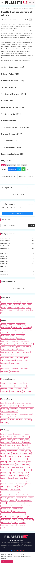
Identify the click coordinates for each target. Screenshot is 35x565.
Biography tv (18, 492)
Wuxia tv (13, 525)
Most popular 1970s (17, 238)
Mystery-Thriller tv (6, 522)
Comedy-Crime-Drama (7, 366)
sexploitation (4, 422)
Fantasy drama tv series (17, 467)
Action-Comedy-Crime (7, 352)
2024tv (14, 436)
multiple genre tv (5, 527)
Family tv (30, 516)
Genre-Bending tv (5, 519)
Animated (16, 301)
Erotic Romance (5, 405)
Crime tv (3, 439)
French (26, 383)
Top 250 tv (26, 434)
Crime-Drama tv (5, 467)
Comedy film (11, 324)
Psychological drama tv (19, 461)
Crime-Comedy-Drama (7, 357)
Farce (12, 335)
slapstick (21, 349)
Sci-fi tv (21, 439)
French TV (26, 472)
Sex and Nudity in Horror (26, 414)
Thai (24, 391)
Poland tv (15, 522)
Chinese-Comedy (15, 363)
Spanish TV (4, 478)
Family (29, 304)
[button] (29, 2)
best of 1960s (17, 258)
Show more (30, 187)
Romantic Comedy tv (12, 450)
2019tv (25, 445)
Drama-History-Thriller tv (18, 514)
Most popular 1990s (17, 243)
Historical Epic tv (5, 472)
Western (3, 312)
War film (8, 8)
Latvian (21, 519)
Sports (21, 310)
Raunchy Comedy (16, 330)
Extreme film (4, 408)
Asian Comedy (5, 363)
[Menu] (2, 2)
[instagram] (20, 551)
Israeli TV (3, 497)
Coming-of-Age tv (6, 511)
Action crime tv (5, 505)
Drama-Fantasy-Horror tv (19, 511)
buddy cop (14, 349)
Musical (28, 307)
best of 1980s (17, 263)
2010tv (11, 478)
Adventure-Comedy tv (16, 505)
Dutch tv (14, 516)
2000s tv (24, 459)
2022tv (9, 436)
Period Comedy (19, 357)
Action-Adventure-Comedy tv (20, 481)
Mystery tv (22, 448)
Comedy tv (4, 494)
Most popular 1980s (17, 240)
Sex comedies (27, 327)
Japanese (23, 386)
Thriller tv (28, 470)
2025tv (27, 439)
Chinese (3, 383)
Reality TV (3, 475)
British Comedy (5, 341)
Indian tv (15, 519)
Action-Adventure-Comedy (8, 338)
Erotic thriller (14, 405)
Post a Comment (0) (18, 213)
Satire (26, 357)
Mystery (3, 310)
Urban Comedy (24, 368)
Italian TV (28, 483)
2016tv (29, 448)
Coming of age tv (5, 453)
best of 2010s (17, 271)
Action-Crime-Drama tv (7, 492)
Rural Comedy (14, 368)
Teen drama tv (16, 453)
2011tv (13, 472)
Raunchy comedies (27, 330)
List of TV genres (5, 442)
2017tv (3, 450)
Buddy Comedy (20, 335)
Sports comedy (11, 343)
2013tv (30, 459)
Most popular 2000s (17, 245)
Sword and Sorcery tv (18, 470)
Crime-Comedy (5, 335)
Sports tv (31, 497)
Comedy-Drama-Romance (24, 346)
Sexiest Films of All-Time (7, 419)
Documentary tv (20, 483)
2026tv (29, 461)
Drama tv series (11, 445)
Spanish (12, 391)
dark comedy (4, 371)
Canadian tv (27, 505)
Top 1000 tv (13, 500)
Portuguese (18, 388)
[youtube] (17, 551)
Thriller (27, 310)
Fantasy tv (15, 448)
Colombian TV (27, 492)
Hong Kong (10, 386)
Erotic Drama (29, 403)
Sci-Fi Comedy (5, 349)
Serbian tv (22, 522)
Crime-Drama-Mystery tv (7, 483)
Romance (10, 310)
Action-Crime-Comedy (22, 360)
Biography (29, 301)
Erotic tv (19, 445)
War (18, 165)
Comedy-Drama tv (17, 508)
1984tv (9, 503)
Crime (9, 304)
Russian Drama (24, 475)
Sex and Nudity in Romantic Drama (9, 417)
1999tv (22, 503)
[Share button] (28, 169)
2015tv (3, 456)
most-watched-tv (26, 453)
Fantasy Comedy (25, 341)
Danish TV (25, 494)
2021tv (9, 439)
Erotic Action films (19, 403)
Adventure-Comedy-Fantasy (22, 352)
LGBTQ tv (3, 486)
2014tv (9, 461)
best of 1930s (17, 253)
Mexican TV (11, 497)
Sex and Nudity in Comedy (8, 360)
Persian (11, 388)
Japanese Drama (15, 459)
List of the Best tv (16, 442)
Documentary (16, 304)
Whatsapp (23, 169)
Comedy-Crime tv (5, 508)
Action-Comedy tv (15, 489)
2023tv (3, 436)
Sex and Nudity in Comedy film (25, 343)
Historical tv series (6, 470)
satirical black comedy (15, 371)
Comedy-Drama (17, 327)
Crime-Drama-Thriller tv (15, 494)
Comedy (3, 304)
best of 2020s (17, 274)
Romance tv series (13, 475)
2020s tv (3, 434)
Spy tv (17, 464)
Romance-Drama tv (21, 497)
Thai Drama (21, 486)
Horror (22, 307)
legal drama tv (4, 489)
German (3, 386)
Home (2, 8)
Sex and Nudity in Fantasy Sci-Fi (9, 414)
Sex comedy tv (12, 486)
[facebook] (12, 551)
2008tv (3, 481)
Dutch (15, 383)
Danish (9, 383)
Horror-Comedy (5, 330)
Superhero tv (26, 442)
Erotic (2, 403)
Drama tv (19, 472)
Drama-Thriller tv (5, 516)
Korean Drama (17, 434)
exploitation (28, 419)
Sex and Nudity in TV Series (14, 456)
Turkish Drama (25, 464)
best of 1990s (17, 266)
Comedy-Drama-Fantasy (21, 366)
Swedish (19, 391)
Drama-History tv (5, 514)
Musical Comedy (15, 355)
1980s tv (3, 503)
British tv (3, 461)
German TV (28, 467)
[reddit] (23, 551)
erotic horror (19, 419)
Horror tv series (5, 459)
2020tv (15, 439)
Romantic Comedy (6, 327)
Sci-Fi (16, 310)
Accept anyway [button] (7, 562)
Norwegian (4, 388)
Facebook (13, 169)
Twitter (19, 169)
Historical (16, 307)
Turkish (29, 391)
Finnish (20, 383)
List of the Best (11, 165)
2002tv (27, 503)
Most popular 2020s (17, 251)
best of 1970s (17, 261)
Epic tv (28, 450)
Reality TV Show (19, 478)
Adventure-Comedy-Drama (8, 346)
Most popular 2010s (17, 248)
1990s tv (16, 503)
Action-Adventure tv (24, 436)
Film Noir (10, 307)
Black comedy (20, 338)
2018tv (3, 445)
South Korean (4, 391)
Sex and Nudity (14, 408)
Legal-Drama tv (29, 519)
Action (3, 301)
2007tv (27, 478)
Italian (16, 386)
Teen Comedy (15, 341)
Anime (22, 301)
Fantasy (3, 307)
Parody (3, 343)
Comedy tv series (5, 448)
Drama (23, 304)
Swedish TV (4, 500)
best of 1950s (17, 256)
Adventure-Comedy (6, 332)
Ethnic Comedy (5, 368)
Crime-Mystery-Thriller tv (7, 464)
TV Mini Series (26, 456)
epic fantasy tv (21, 525)
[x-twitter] (15, 551)
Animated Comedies (19, 332)
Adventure (9, 301)
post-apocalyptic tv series (24, 500)
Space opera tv (5, 525)
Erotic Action (9, 403)
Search (32, 225)
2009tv (9, 481)
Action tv (22, 450)
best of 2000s (17, 269)
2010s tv (10, 434)
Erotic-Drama (23, 405)
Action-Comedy (21, 324)
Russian (25, 388)
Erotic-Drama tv (22, 516)
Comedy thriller (5, 355)
